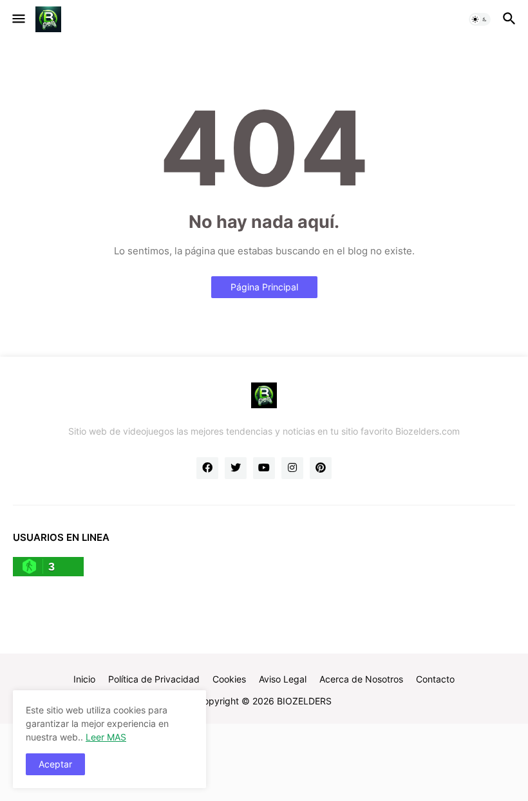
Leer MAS (106, 736)
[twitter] (236, 468)
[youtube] (264, 468)
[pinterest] (321, 468)
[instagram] (292, 468)
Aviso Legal (282, 679)
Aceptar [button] (55, 764)
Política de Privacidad (154, 679)
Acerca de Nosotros (361, 679)
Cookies (229, 679)
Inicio (84, 679)
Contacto (435, 679)
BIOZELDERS (304, 700)
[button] (17, 19)
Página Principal (264, 286)
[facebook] (207, 468)
